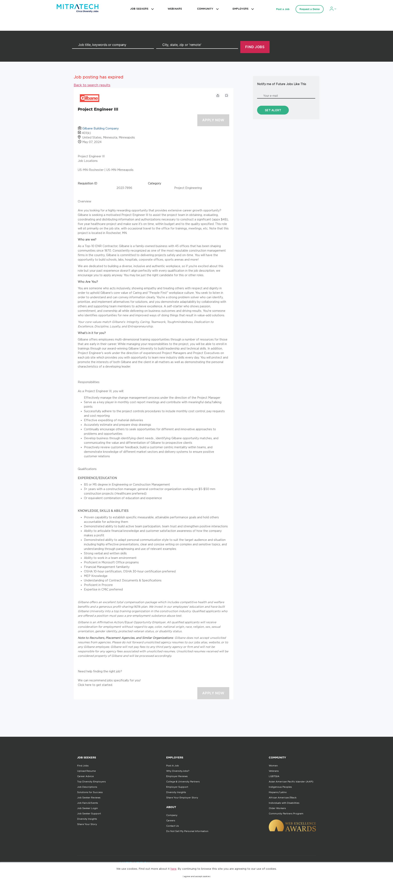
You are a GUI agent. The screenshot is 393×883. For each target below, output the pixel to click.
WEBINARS (175, 9)
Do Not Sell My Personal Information (187, 831)
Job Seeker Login (87, 808)
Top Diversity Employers (91, 781)
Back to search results (92, 85)
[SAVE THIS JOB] (226, 95)
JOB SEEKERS (139, 9)
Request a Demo (309, 9)
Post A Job (172, 765)
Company (171, 815)
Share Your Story (87, 824)
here (173, 868)
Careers (170, 820)
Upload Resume (86, 771)
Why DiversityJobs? (177, 771)
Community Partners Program (286, 813)
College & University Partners (183, 781)
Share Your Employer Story (182, 797)
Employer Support (177, 787)
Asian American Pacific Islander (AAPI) (291, 781)
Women (273, 765)
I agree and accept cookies (196, 876)
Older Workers (277, 808)
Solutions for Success (90, 792)
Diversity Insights (87, 819)
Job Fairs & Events (87, 803)
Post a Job (282, 9)
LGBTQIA (274, 776)
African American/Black (282, 797)
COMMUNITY (205, 9)
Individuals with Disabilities (284, 803)
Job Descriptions (87, 787)
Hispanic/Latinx (278, 792)
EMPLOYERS (240, 9)
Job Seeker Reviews (89, 797)
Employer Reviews (177, 776)
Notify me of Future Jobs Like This (281, 83)
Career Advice (85, 776)
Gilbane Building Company (100, 128)
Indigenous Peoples (280, 787)
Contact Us (172, 826)
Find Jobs (83, 765)
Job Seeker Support (89, 813)
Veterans (274, 771)
